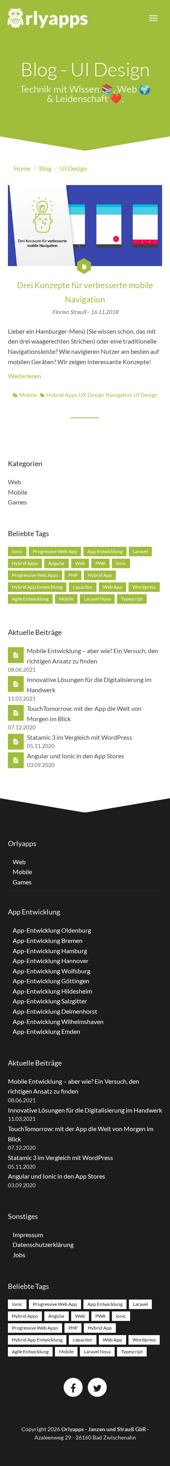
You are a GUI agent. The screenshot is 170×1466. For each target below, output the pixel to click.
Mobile (27, 394)
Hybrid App (100, 575)
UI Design (145, 394)
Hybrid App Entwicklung (37, 587)
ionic (121, 563)
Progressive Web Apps (35, 575)
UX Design (92, 394)
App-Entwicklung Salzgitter (50, 1001)
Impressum (28, 1234)
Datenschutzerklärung (43, 1244)
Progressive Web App (55, 551)
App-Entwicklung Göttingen (51, 980)
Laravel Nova (97, 599)
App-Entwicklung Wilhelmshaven (58, 1021)
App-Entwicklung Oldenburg (52, 930)
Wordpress (144, 587)
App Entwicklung (105, 551)
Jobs (19, 1254)
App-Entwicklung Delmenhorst (55, 1011)
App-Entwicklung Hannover (51, 960)
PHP (72, 575)
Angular (56, 563)
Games (17, 502)
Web (14, 482)
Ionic (17, 551)
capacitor (83, 587)
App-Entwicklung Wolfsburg (51, 971)
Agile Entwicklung (30, 599)
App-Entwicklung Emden (46, 1031)
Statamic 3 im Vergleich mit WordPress (79, 737)
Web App (112, 587)
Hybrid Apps (62, 394)
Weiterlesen (24, 376)
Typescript (132, 599)
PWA (100, 563)
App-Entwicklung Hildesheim (52, 991)
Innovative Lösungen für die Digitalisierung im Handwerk (85, 1110)
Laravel (140, 551)
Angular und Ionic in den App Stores (75, 755)
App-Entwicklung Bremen (48, 940)
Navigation (120, 394)
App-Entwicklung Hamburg (50, 950)
